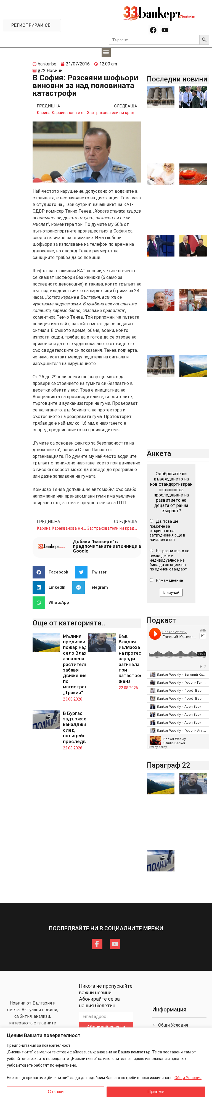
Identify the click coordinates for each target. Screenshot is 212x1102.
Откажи (56, 1091)
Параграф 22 (168, 765)
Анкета (159, 453)
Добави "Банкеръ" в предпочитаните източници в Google (107, 546)
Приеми (156, 1091)
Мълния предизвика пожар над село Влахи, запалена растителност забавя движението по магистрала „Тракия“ (79, 664)
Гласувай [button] (171, 592)
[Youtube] (164, 30)
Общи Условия (188, 1077)
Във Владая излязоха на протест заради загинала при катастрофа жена (132, 658)
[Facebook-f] (97, 944)
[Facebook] (153, 30)
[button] (106, 52)
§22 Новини (50, 70)
